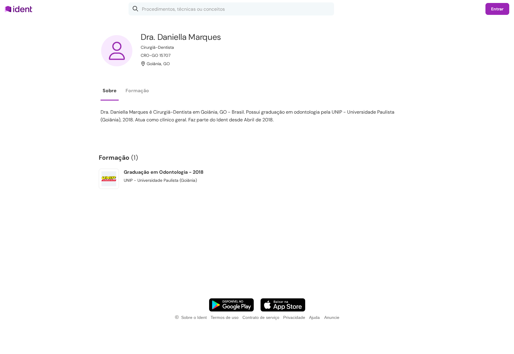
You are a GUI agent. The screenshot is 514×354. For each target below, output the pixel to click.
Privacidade (294, 317)
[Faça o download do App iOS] (283, 304)
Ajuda (314, 317)
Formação (137, 90)
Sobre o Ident (194, 317)
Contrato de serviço (260, 317)
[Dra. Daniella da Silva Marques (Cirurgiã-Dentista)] (116, 50)
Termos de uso (225, 317)
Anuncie (331, 317)
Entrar (497, 9)
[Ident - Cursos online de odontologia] (20, 8)
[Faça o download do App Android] (231, 304)
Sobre (110, 90)
